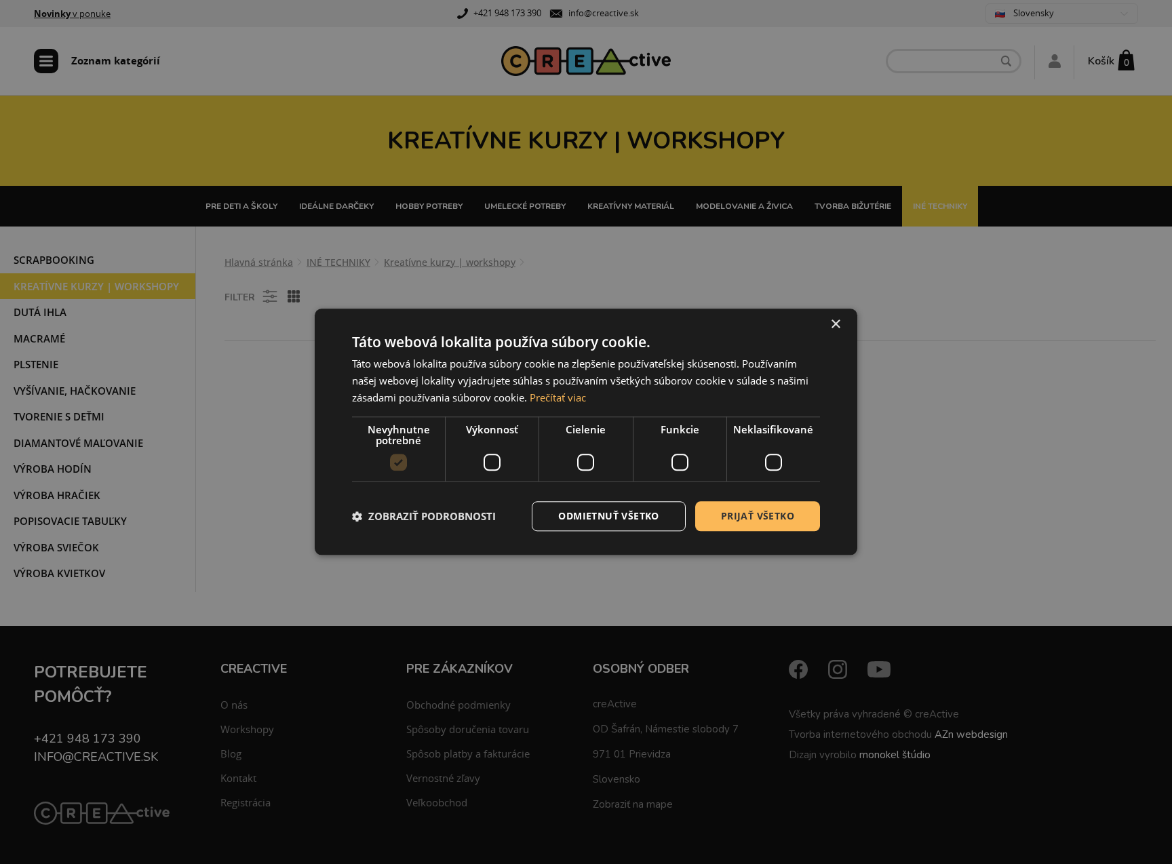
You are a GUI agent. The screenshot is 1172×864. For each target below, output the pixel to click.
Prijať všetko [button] (757, 515)
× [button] (835, 324)
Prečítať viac (558, 397)
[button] (424, 516)
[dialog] (586, 432)
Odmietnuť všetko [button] (608, 515)
